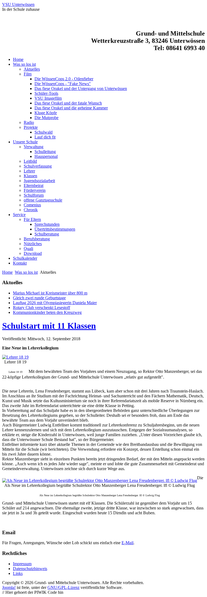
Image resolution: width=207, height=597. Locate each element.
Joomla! (9, 587)
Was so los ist (26, 272)
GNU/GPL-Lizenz (63, 587)
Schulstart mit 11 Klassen (49, 326)
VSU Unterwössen (18, 4)
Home (7, 272)
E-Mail (127, 542)
